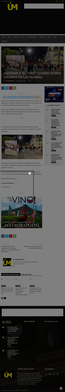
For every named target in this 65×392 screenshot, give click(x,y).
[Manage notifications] (61, 388)
